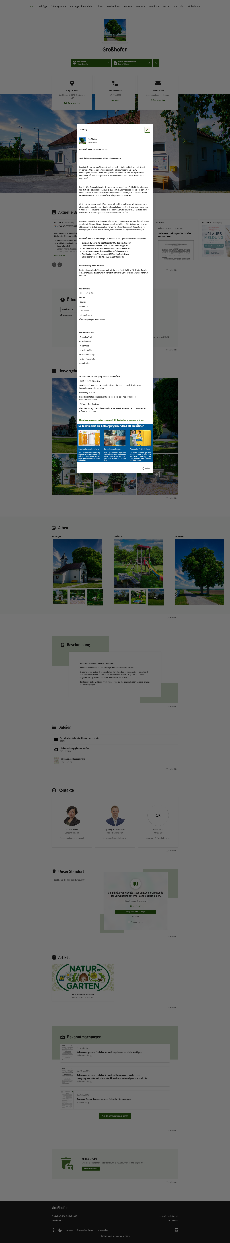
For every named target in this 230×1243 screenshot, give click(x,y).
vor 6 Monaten (92, 142)
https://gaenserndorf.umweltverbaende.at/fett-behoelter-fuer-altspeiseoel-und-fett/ (111, 420)
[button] (115, 443)
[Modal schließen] (115, 621)
